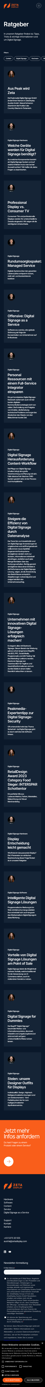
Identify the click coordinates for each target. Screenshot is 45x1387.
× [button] (42, 1343)
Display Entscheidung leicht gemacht (19, 843)
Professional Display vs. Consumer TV (18, 206)
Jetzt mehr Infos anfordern (21, 1133)
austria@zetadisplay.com (15, 1241)
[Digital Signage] (12, 5)
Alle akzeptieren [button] (12, 1380)
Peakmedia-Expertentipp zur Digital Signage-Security (20, 714)
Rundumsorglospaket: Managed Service (25, 263)
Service (7, 1209)
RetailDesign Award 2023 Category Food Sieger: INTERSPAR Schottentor (22, 780)
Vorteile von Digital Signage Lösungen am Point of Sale (22, 959)
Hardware (35, 58)
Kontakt (7, 1223)
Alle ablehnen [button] (33, 1380)
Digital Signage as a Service (16, 1212)
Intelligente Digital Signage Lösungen (22, 900)
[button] (2, 1361)
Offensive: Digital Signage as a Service (21, 320)
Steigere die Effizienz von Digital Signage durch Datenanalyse (19, 527)
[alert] (22, 1364)
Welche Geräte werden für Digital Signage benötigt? (22, 149)
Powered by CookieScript (11, 1384)
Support (8, 1220)
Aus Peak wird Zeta (19, 90)
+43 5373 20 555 (12, 1238)
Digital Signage (21, 58)
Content (8, 58)
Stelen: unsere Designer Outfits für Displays (20, 1083)
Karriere (7, 1227)
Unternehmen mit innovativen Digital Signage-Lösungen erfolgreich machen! (22, 629)
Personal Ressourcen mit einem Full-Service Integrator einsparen (22, 383)
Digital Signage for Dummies (22, 1018)
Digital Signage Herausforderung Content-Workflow (22, 459)
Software (8, 1202)
